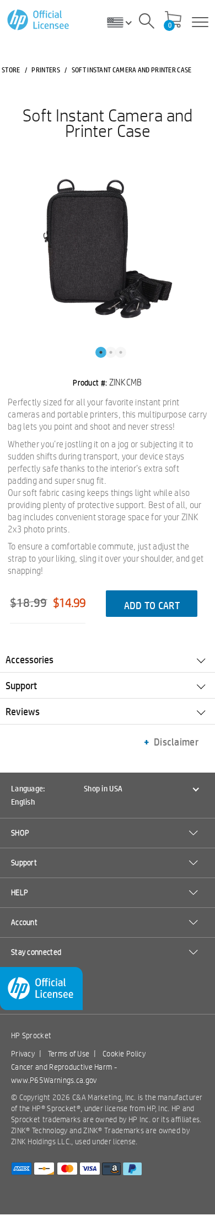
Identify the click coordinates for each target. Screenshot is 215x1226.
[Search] (146, 22)
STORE (11, 70)
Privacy (23, 1054)
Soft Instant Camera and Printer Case (107, 122)
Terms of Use (69, 1054)
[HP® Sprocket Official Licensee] (39, 20)
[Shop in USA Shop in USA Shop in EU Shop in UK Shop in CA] (123, 22)
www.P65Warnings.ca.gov (54, 1080)
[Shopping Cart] (173, 20)
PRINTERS (45, 70)
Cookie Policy (124, 1054)
